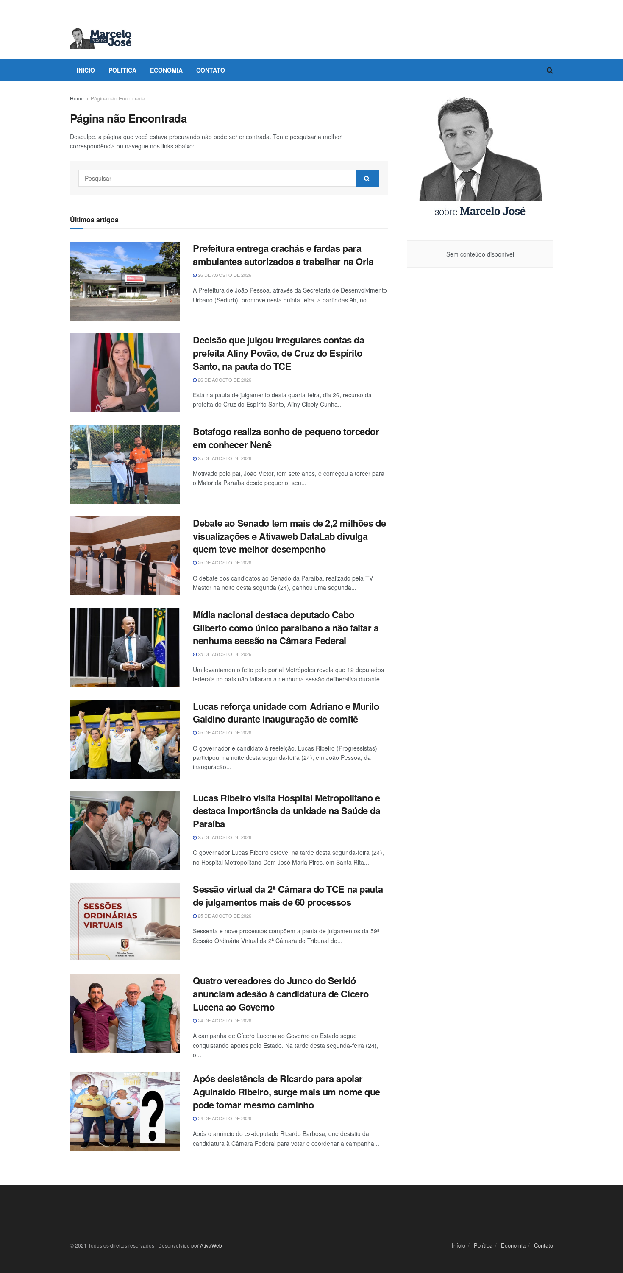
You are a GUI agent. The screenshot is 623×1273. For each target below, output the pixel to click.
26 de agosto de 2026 (224, 274)
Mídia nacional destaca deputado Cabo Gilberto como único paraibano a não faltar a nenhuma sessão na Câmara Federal (286, 628)
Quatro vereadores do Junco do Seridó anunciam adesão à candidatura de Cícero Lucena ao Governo (281, 993)
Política (122, 70)
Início (86, 70)
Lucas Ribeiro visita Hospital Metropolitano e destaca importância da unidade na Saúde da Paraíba (287, 811)
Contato (210, 70)
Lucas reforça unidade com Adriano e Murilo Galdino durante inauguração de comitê (286, 712)
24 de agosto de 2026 (224, 1020)
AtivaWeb (211, 1245)
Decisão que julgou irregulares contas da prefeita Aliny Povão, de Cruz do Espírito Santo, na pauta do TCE (278, 353)
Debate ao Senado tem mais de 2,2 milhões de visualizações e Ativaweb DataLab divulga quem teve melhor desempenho (289, 536)
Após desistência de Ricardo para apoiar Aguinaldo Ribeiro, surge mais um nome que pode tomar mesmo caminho (286, 1091)
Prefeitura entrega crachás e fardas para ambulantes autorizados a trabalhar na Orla (283, 254)
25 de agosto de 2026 (224, 458)
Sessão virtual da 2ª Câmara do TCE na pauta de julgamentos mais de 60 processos (288, 895)
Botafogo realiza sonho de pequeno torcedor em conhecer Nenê (286, 437)
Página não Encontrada (118, 98)
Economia (166, 70)
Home (77, 98)
